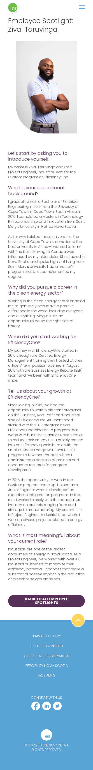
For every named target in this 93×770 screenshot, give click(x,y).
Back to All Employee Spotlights (46, 600)
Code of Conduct (46, 646)
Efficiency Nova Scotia (47, 665)
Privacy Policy (46, 636)
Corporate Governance (46, 656)
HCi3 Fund (46, 675)
